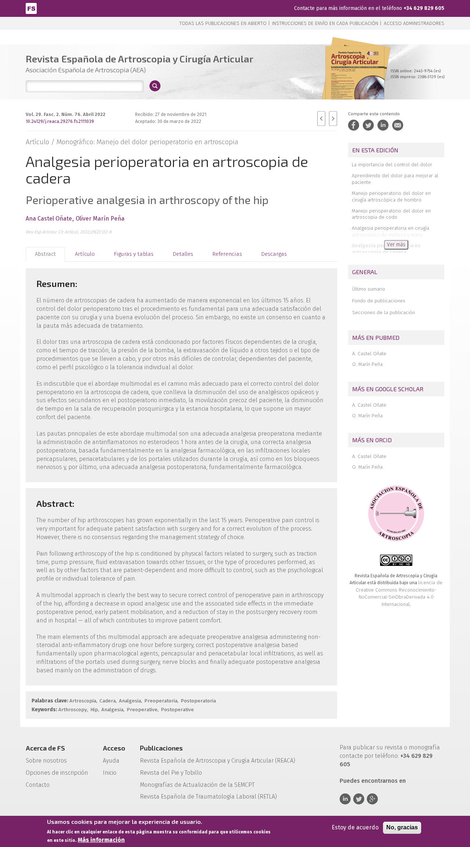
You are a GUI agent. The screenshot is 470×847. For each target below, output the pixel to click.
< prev (321, 118)
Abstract (45, 254)
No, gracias (402, 827)
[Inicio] (31, 7)
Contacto (38, 784)
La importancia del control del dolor (392, 164)
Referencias (227, 254)
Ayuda (111, 760)
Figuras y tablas (133, 254)
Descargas (274, 254)
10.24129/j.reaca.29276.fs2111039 (60, 121)
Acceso (114, 748)
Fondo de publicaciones (378, 301)
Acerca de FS (45, 748)
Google (372, 798)
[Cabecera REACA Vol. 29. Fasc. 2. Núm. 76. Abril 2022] (355, 80)
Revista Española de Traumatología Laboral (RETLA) (208, 796)
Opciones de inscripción (57, 772)
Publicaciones (161, 748)
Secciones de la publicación (383, 312)
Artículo (85, 254)
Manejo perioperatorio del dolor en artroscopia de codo (391, 214)
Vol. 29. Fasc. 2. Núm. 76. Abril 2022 (65, 114)
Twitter (358, 798)
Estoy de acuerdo (355, 827)
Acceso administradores (414, 23)
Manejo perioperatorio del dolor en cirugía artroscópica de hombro (391, 196)
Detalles (183, 254)
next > (333, 118)
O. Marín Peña (367, 364)
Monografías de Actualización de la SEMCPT (197, 784)
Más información (101, 839)
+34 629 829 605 (424, 8)
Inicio (109, 772)
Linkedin (345, 798)
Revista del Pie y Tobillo (171, 772)
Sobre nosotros (46, 760)
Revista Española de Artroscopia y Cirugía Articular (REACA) (217, 760)
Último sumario (368, 289)
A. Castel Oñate (369, 353)
